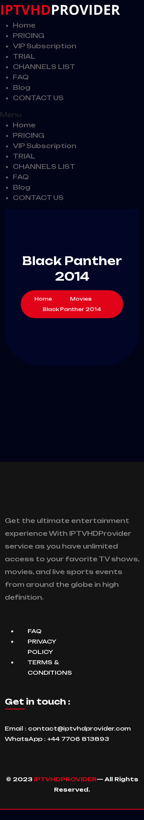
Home (24, 25)
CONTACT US (38, 98)
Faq (35, 631)
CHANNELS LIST (44, 67)
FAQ (21, 77)
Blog (21, 87)
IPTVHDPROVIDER (65, 779)
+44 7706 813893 (78, 738)
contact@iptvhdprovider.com (79, 728)
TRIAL (24, 56)
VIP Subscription (44, 46)
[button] (72, 114)
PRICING (28, 36)
